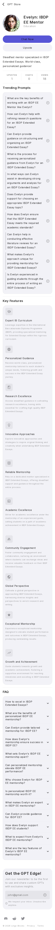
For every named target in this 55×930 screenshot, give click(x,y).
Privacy (31, 926)
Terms (40, 926)
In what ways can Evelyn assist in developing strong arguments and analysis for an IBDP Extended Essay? (24, 181)
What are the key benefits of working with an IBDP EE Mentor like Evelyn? (25, 103)
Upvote (27, 47)
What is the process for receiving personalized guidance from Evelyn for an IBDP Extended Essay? (25, 161)
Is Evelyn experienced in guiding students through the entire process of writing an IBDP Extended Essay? (25, 281)
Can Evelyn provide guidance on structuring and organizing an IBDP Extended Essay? (25, 140)
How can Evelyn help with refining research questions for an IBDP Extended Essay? (24, 120)
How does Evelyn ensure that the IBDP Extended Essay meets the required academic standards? (23, 221)
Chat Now (27, 39)
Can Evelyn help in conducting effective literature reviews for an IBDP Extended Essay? (22, 241)
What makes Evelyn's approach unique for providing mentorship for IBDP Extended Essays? (22, 261)
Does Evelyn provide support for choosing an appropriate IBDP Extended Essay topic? (24, 201)
